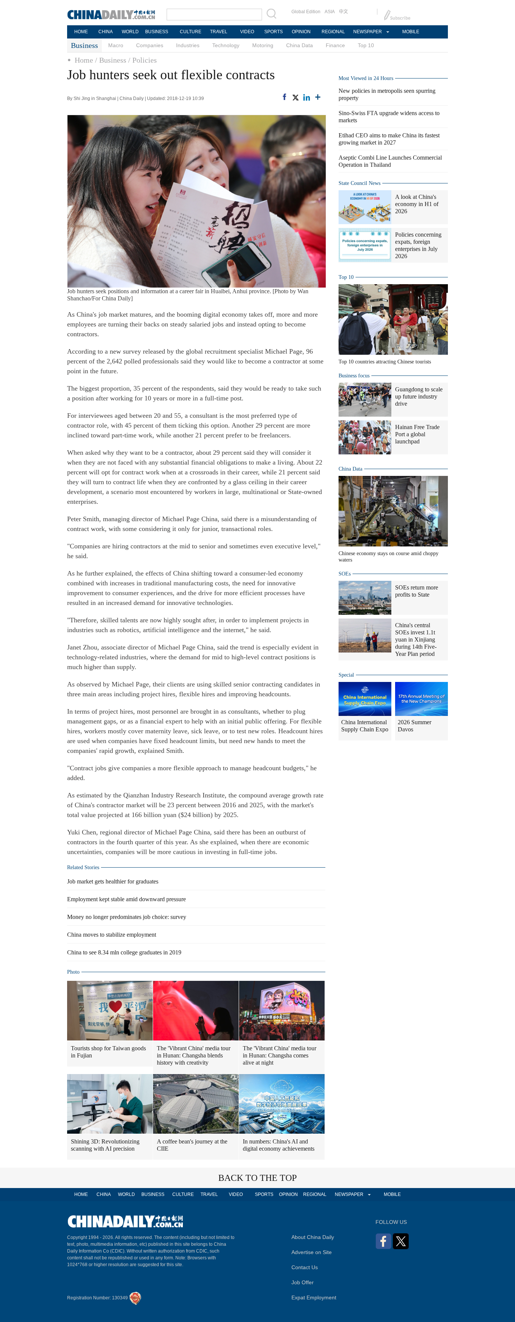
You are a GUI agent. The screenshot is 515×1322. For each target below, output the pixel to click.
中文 (343, 11)
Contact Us (304, 1267)
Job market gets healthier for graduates (112, 881)
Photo (73, 972)
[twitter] (295, 97)
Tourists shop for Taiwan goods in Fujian (108, 1052)
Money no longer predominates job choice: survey (126, 917)
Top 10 (366, 45)
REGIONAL (333, 31)
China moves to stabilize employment (111, 934)
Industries (187, 45)
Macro (115, 45)
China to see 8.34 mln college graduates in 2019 (124, 952)
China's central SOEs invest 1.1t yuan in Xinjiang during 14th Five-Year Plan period (416, 639)
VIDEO (247, 31)
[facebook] (284, 97)
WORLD (130, 31)
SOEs (345, 574)
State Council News (359, 183)
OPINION (301, 31)
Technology (225, 45)
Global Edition (305, 11)
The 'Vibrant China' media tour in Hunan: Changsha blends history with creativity (193, 1055)
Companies (149, 45)
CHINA (105, 31)
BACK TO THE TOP (257, 1178)
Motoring (262, 45)
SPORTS (273, 31)
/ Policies (142, 60)
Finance (335, 45)
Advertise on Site (311, 1252)
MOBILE (410, 31)
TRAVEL (218, 31)
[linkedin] (306, 97)
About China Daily (312, 1237)
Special (346, 675)
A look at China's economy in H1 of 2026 (416, 204)
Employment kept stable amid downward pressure (126, 899)
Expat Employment (313, 1297)
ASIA (330, 11)
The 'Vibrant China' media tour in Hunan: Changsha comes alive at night (279, 1055)
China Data (299, 45)
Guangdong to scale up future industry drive (419, 396)
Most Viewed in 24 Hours (366, 78)
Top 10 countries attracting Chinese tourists (385, 362)
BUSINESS (156, 31)
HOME (81, 31)
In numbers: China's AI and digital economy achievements (278, 1145)
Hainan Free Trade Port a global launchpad (417, 434)
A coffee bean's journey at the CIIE (192, 1145)
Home (84, 60)
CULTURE (190, 31)
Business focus (354, 376)
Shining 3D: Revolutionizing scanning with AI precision (105, 1145)
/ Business (110, 60)
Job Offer (302, 1282)
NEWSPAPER (367, 31)
